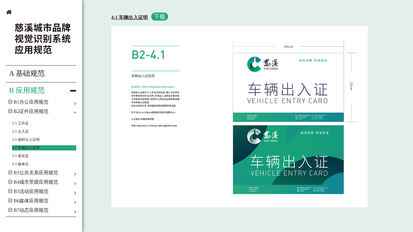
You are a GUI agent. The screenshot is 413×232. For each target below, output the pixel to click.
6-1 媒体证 (20, 164)
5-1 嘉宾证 (20, 156)
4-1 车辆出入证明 (26, 148)
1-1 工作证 (20, 123)
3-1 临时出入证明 (26, 139)
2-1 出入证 (20, 131)
